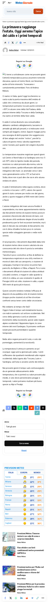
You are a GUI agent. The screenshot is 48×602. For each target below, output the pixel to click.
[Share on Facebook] (8, 43)
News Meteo (21, 542)
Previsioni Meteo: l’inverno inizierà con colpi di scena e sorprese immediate (28, 536)
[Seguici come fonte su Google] (18, 65)
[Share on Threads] (42, 408)
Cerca (38, 11)
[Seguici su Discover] (30, 65)
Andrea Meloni (14, 50)
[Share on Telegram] (32, 598)
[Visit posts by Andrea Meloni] (5, 50)
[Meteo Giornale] (24, 2)
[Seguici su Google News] (24, 65)
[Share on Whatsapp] (16, 598)
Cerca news (24, 443)
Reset (24, 450)
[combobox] (19, 11)
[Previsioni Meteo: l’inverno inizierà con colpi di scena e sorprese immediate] (9, 537)
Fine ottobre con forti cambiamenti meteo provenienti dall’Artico (30, 550)
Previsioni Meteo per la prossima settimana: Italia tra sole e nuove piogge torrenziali (31, 586)
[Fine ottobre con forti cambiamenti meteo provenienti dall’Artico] (9, 551)
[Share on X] (12, 43)
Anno (6, 422)
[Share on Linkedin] (21, 598)
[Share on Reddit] (26, 598)
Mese (6, 432)
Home (4, 21)
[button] (5, 2)
